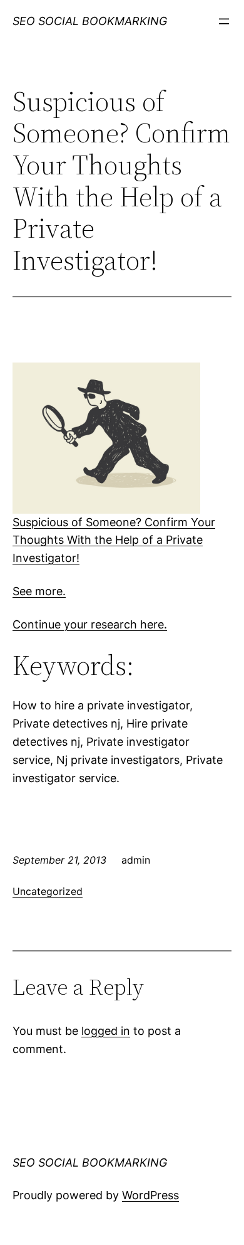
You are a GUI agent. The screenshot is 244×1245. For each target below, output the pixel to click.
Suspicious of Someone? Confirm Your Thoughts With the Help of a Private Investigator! (114, 540)
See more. (39, 591)
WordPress (150, 1195)
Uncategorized (48, 891)
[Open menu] (223, 21)
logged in (105, 1030)
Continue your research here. (90, 624)
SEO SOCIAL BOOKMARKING (90, 21)
